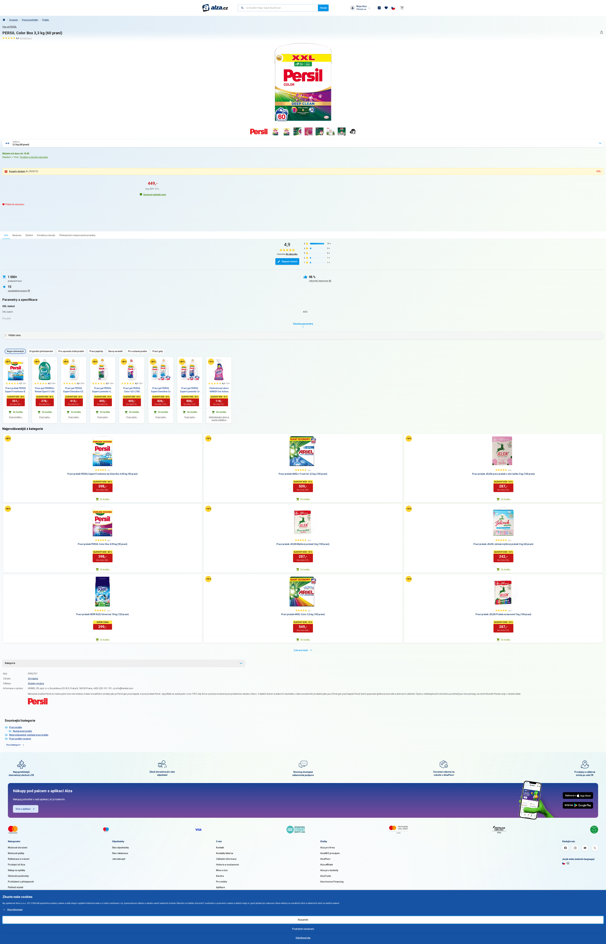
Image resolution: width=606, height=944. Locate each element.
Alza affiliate (326, 864)
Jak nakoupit (118, 859)
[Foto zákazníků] (352, 131)
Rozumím (303, 919)
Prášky (45, 20)
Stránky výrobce (36, 683)
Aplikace (220, 887)
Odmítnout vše (303, 938)
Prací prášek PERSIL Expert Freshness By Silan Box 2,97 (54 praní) (15, 390)
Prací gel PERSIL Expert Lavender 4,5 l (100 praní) (102, 390)
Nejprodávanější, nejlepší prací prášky (28, 735)
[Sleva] (8, 362)
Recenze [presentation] (16, 235)
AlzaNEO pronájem (330, 853)
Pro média (221, 881)
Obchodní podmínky (18, 876)
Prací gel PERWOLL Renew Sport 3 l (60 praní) (44, 390)
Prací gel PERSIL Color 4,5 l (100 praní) (131, 390)
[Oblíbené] (386, 8)
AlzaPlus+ (325, 859)
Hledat (323, 8)
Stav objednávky (120, 847)
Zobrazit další (301, 650)
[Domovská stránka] (3, 20)
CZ (568, 863)
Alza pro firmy (327, 847)
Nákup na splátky (16, 870)
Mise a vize (222, 870)
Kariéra (220, 876)
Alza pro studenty (329, 870)
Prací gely (44, 417)
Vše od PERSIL (9, 27)
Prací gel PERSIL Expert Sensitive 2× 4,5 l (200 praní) (160, 390)
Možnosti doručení (17, 847)
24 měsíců (33, 678)
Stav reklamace (120, 853)
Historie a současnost (227, 864)
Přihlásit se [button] (361, 9)
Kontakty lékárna (224, 853)
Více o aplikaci (23, 809)
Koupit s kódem (17, 171)
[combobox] (278, 8)
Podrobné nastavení (303, 928)
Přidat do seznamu (14, 204)
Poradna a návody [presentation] (46, 235)
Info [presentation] (6, 235)
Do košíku (105, 499)
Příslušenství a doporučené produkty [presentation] (77, 235)
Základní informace (226, 859)
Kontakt (220, 847)
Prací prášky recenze (20, 738)
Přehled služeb (15, 887)
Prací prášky (15, 417)
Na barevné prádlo (22, 731)
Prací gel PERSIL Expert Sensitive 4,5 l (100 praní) (73, 390)
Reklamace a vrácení (18, 859)
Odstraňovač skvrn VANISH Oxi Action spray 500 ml (219, 390)
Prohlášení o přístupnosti (21, 881)
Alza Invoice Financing (332, 881)
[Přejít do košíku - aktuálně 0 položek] (402, 8)
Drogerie (13, 20)
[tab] (6, 235)
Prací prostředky (30, 20)
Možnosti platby (16, 853)
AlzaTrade (325, 876)
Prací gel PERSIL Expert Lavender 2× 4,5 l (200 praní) (190, 390)
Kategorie (10, 663)
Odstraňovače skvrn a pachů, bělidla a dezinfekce (219, 419)
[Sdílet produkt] (601, 32)
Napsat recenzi (289, 261)
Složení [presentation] (29, 235)
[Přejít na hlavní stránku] (215, 8)
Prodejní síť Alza (16, 864)
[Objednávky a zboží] (379, 8)
